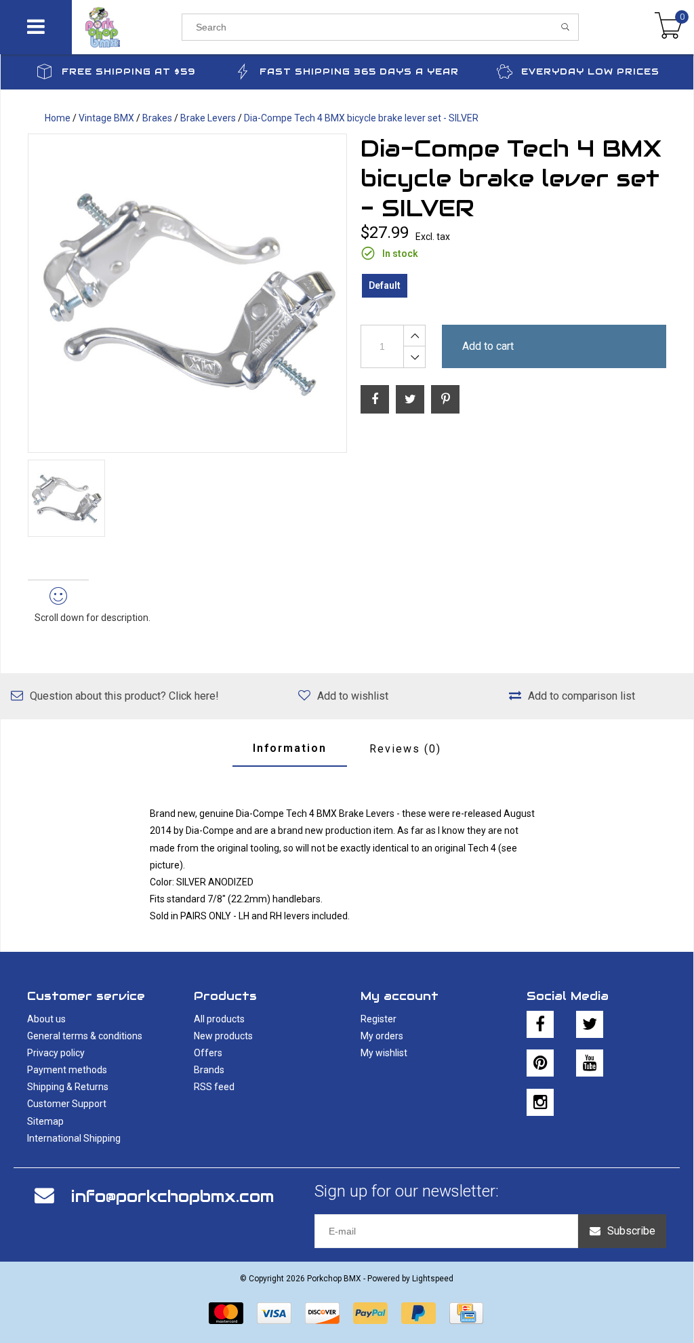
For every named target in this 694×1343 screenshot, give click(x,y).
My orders (382, 1035)
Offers (208, 1052)
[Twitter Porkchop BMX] (589, 1024)
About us (46, 1019)
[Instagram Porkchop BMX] (540, 1102)
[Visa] (274, 1313)
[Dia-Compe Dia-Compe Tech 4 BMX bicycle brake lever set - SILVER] (187, 293)
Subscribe (631, 1230)
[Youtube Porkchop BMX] (589, 1063)
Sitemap (45, 1121)
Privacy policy (56, 1052)
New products (223, 1035)
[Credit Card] (466, 1313)
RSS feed (214, 1086)
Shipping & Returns (67, 1086)
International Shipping (74, 1138)
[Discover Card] (322, 1313)
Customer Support (66, 1103)
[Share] (375, 399)
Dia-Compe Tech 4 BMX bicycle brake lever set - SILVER (361, 118)
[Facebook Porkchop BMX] (540, 1024)
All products (219, 1019)
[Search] (565, 27)
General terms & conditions (84, 1035)
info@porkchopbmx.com (172, 1196)
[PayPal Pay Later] (418, 1313)
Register (378, 1019)
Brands (209, 1069)
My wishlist (384, 1052)
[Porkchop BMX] (127, 27)
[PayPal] (370, 1313)
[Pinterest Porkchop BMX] (540, 1063)
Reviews (405, 748)
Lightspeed (432, 1278)
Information (290, 748)
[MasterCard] (226, 1313)
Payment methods (67, 1069)
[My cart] (668, 27)
